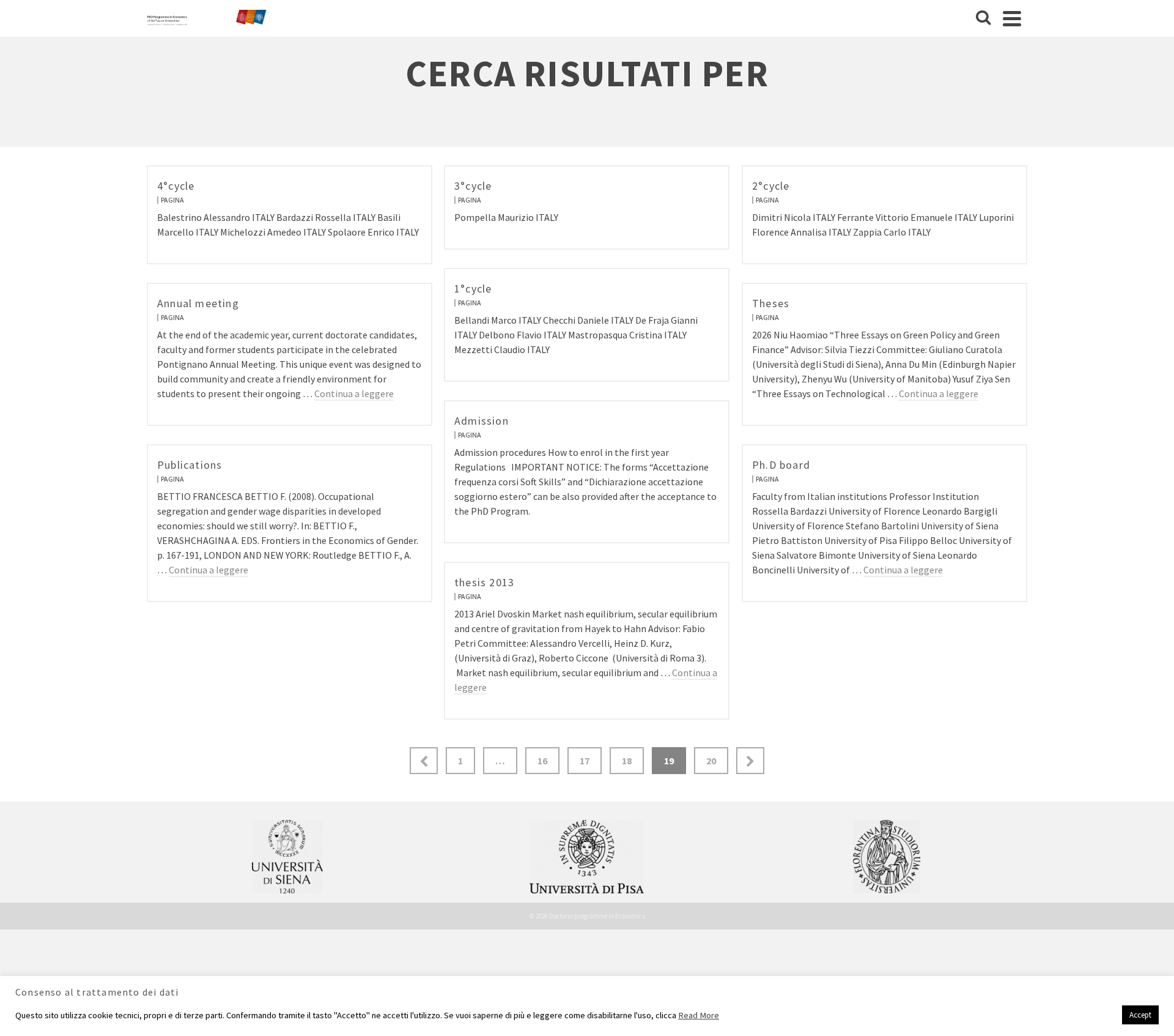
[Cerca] (983, 18)
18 (627, 761)
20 (711, 761)
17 (584, 761)
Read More (698, 1015)
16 (542, 761)
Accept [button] (1140, 1015)
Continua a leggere (354, 393)
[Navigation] (1012, 18)
